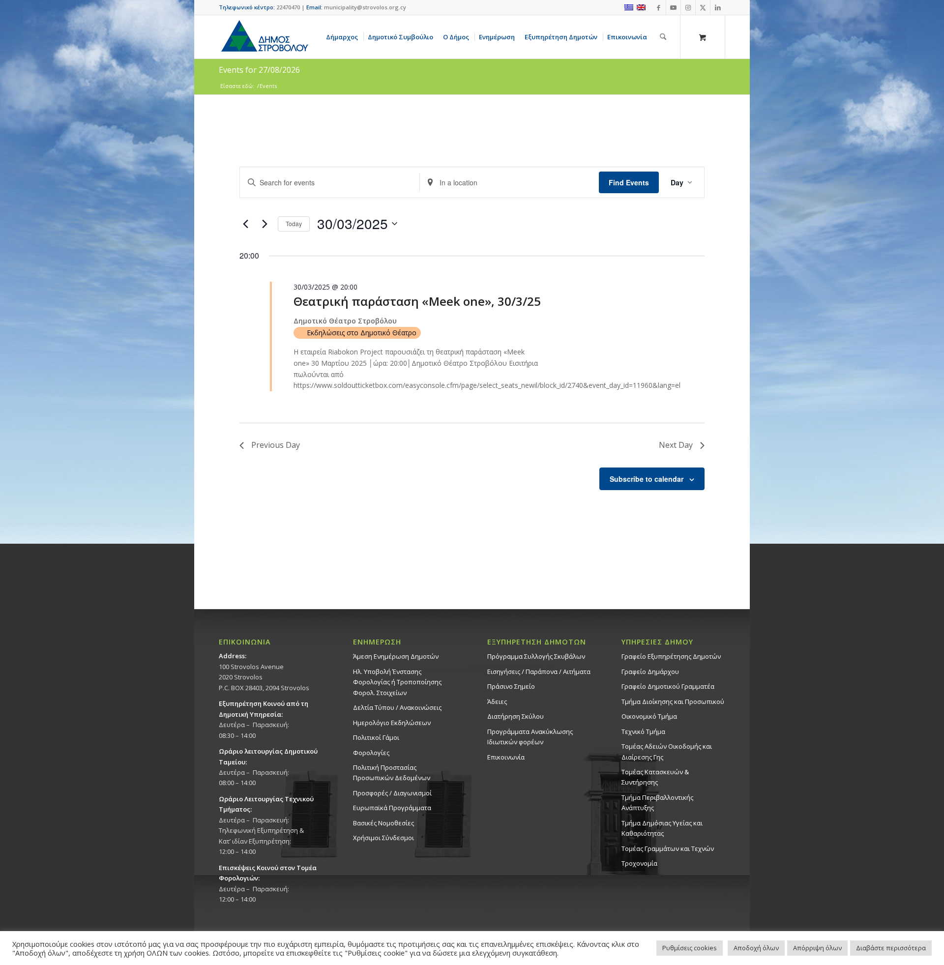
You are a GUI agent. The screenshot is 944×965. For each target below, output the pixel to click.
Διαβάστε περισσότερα (891, 947)
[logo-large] (264, 36)
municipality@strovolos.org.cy (365, 7)
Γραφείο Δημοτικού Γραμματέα (667, 686)
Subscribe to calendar (646, 479)
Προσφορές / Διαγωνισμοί (392, 793)
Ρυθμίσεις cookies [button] (689, 947)
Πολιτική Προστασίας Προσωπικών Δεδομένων (391, 772)
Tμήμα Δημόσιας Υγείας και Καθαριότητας (662, 828)
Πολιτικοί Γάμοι (376, 737)
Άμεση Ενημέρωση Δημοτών (396, 656)
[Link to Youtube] (673, 7)
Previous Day (275, 444)
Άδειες (497, 701)
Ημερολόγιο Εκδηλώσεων (392, 722)
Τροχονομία (639, 863)
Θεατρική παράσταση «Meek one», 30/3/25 (417, 301)
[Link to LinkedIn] (717, 7)
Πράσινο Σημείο (511, 686)
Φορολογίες (371, 752)
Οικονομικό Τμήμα (649, 716)
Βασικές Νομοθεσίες (383, 823)
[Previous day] (245, 224)
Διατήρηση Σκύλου (515, 716)
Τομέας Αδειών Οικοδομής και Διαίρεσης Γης (666, 751)
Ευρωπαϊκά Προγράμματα (392, 807)
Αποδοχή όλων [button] (756, 947)
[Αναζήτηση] (663, 36)
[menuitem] (343, 36)
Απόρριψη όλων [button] (817, 947)
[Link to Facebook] (658, 7)
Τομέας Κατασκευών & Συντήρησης (655, 777)
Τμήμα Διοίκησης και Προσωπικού (672, 701)
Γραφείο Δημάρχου (650, 671)
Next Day (676, 444)
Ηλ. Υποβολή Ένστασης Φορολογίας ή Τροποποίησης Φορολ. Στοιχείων (397, 682)
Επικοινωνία (506, 757)
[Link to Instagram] (688, 7)
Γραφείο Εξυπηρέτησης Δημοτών (671, 656)
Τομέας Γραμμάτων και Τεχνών (667, 848)
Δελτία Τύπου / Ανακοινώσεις (397, 707)
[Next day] (264, 224)
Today (294, 223)
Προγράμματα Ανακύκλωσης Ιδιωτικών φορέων (530, 736)
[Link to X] (703, 7)
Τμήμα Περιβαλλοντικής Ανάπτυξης (657, 802)
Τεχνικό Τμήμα (643, 731)
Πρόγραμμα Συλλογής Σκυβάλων (536, 656)
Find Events (629, 182)
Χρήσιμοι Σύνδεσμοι (383, 837)
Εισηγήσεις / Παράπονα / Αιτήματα (538, 671)
